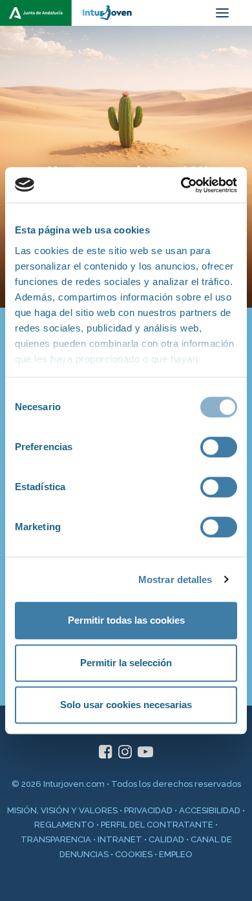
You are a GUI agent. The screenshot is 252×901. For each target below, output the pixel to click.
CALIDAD (166, 839)
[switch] (218, 447)
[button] (222, 13)
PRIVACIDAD (148, 810)
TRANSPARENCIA (56, 839)
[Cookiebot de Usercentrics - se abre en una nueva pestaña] (181, 185)
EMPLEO (176, 854)
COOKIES (133, 854)
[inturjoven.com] (71, 13)
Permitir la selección (126, 662)
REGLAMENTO (64, 824)
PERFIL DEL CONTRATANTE (157, 824)
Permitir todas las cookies (126, 620)
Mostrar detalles (175, 579)
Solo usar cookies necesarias (126, 704)
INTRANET (120, 839)
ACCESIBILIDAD (209, 810)
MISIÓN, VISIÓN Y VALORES (62, 810)
